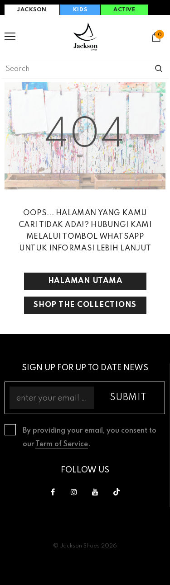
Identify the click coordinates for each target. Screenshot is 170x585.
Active (124, 10)
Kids (80, 10)
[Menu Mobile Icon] (10, 36)
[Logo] (85, 36)
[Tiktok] (116, 492)
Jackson (32, 10)
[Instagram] (74, 492)
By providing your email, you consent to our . (89, 437)
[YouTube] (95, 492)
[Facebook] (52, 492)
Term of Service (61, 444)
